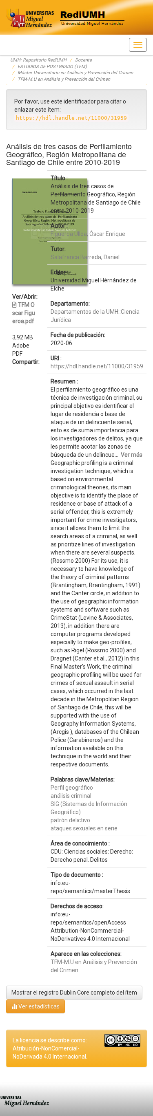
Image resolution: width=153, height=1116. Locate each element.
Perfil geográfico (72, 787)
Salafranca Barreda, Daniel (85, 257)
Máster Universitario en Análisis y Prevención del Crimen (75, 72)
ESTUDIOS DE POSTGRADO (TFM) (52, 66)
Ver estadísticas (38, 1006)
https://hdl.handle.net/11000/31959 (97, 366)
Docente (83, 60)
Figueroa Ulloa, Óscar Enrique (88, 234)
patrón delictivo (70, 820)
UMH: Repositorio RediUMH (38, 60)
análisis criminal (71, 795)
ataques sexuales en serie (84, 828)
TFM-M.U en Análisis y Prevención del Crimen (64, 79)
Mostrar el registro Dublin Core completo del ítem (74, 992)
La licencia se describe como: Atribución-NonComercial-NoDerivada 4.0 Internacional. (50, 1048)
